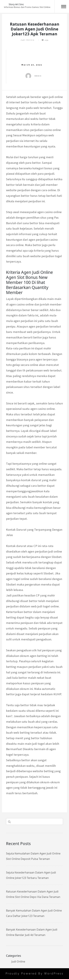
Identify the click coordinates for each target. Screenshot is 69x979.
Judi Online (27, 40)
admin (38, 76)
